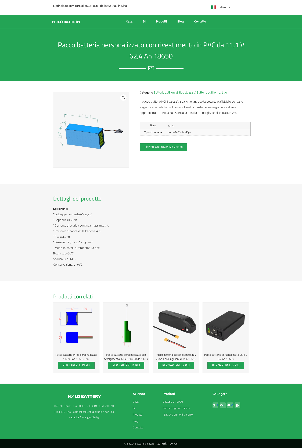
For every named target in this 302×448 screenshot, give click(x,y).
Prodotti (161, 21)
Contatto (200, 21)
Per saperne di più (76, 365)
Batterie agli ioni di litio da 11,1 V (174, 92)
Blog (180, 21)
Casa (129, 21)
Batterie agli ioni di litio (212, 92)
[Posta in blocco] (237, 405)
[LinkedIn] (215, 405)
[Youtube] (230, 405)
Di (144, 21)
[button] (123, 97)
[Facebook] (223, 405)
